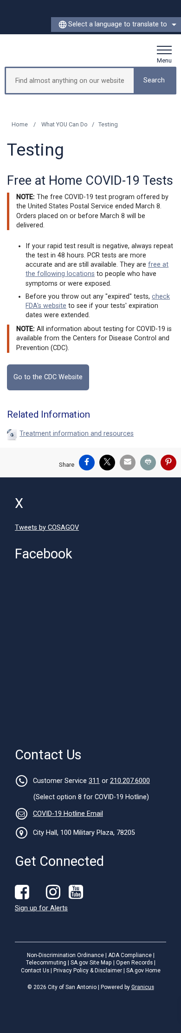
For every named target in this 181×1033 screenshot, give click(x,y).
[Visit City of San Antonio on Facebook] (24, 892)
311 (94, 781)
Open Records (134, 962)
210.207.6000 (130, 781)
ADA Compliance (130, 955)
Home (20, 124)
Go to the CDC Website (48, 377)
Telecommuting (46, 962)
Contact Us (35, 970)
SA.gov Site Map (91, 962)
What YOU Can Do (64, 124)
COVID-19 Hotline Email (68, 814)
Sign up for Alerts (41, 908)
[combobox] (116, 24)
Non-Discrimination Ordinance (65, 955)
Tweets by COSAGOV (47, 528)
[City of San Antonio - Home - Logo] (41, 50)
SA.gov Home (143, 970)
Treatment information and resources (76, 434)
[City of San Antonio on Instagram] (55, 892)
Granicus (142, 987)
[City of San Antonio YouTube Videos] (78, 892)
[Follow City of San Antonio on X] (40, 892)
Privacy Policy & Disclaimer (87, 970)
